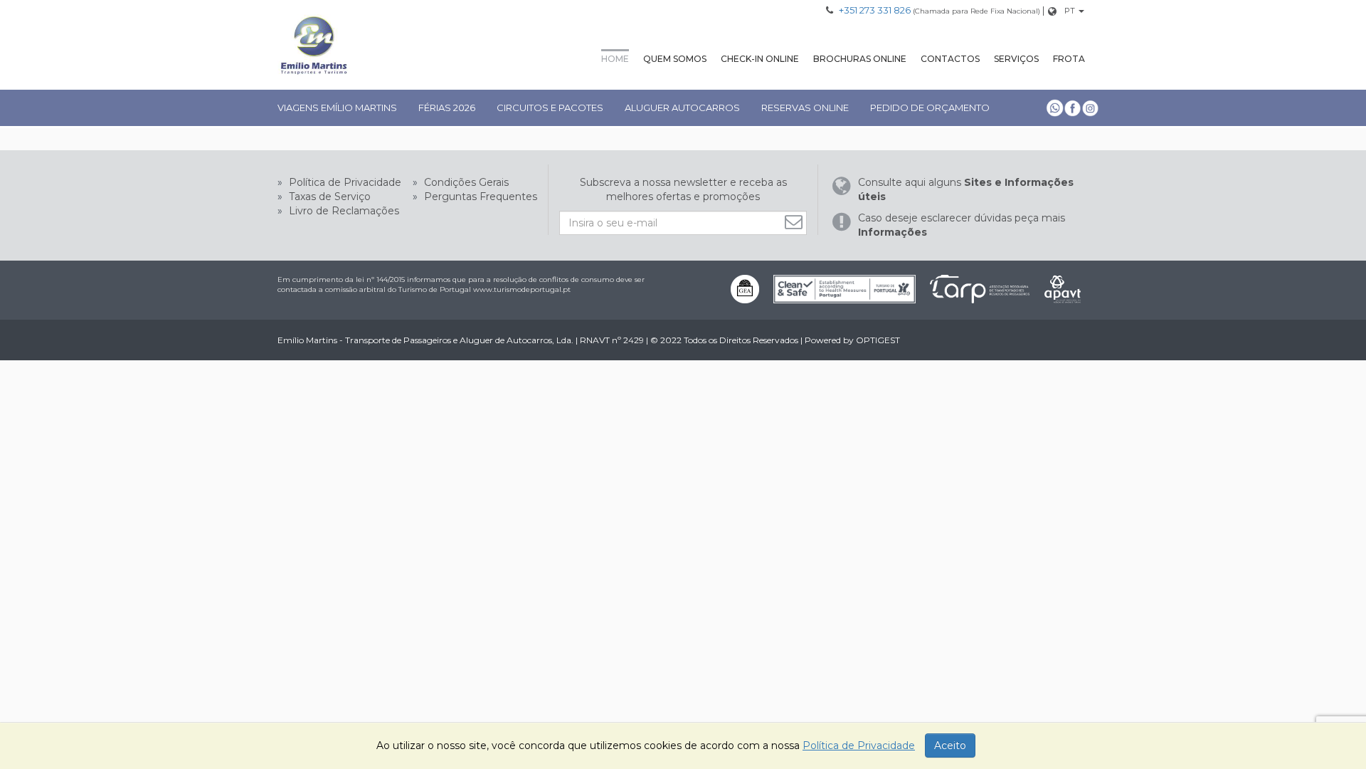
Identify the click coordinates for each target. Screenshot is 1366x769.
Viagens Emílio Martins (337, 107)
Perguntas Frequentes (479, 196)
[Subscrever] (795, 221)
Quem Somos (674, 58)
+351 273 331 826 (875, 10)
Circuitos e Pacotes (550, 107)
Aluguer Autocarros (682, 107)
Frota (1069, 58)
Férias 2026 (446, 107)
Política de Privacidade (343, 182)
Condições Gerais (465, 182)
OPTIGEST (878, 340)
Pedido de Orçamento (930, 107)
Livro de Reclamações (342, 210)
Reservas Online (805, 107)
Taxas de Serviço (328, 196)
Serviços (1016, 58)
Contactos (950, 58)
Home (615, 58)
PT (1069, 11)
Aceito (950, 745)
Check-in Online (760, 58)
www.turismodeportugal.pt (522, 289)
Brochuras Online (859, 58)
